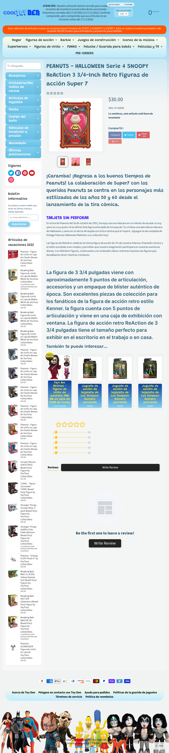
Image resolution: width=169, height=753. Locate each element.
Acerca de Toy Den (23, 692)
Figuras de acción (42, 40)
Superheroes (20, 47)
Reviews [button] (53, 467)
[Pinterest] (25, 173)
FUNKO (74, 47)
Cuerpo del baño (25, 119)
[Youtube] (32, 173)
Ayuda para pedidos (97, 692)
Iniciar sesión (114, 4)
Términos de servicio (69, 697)
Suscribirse (19, 224)
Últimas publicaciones (25, 152)
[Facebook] (18, 173)
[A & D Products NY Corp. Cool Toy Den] (22, 12)
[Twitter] (11, 173)
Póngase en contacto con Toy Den (59, 692)
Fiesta (25, 110)
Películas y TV (150, 47)
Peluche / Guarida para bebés (109, 47)
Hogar (16, 40)
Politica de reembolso (99, 697)
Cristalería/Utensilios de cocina (25, 87)
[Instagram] (11, 180)
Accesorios (25, 76)
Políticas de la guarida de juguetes (135, 692)
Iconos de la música (141, 40)
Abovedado (17, 143)
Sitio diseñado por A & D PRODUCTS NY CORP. (90, 743)
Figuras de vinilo (49, 47)
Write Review (110, 467)
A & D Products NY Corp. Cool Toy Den (77, 740)
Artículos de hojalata (25, 100)
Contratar (128, 4)
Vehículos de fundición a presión (25, 132)
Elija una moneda (123, 10)
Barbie (67, 40)
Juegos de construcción (99, 40)
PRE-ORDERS (85, 53)
